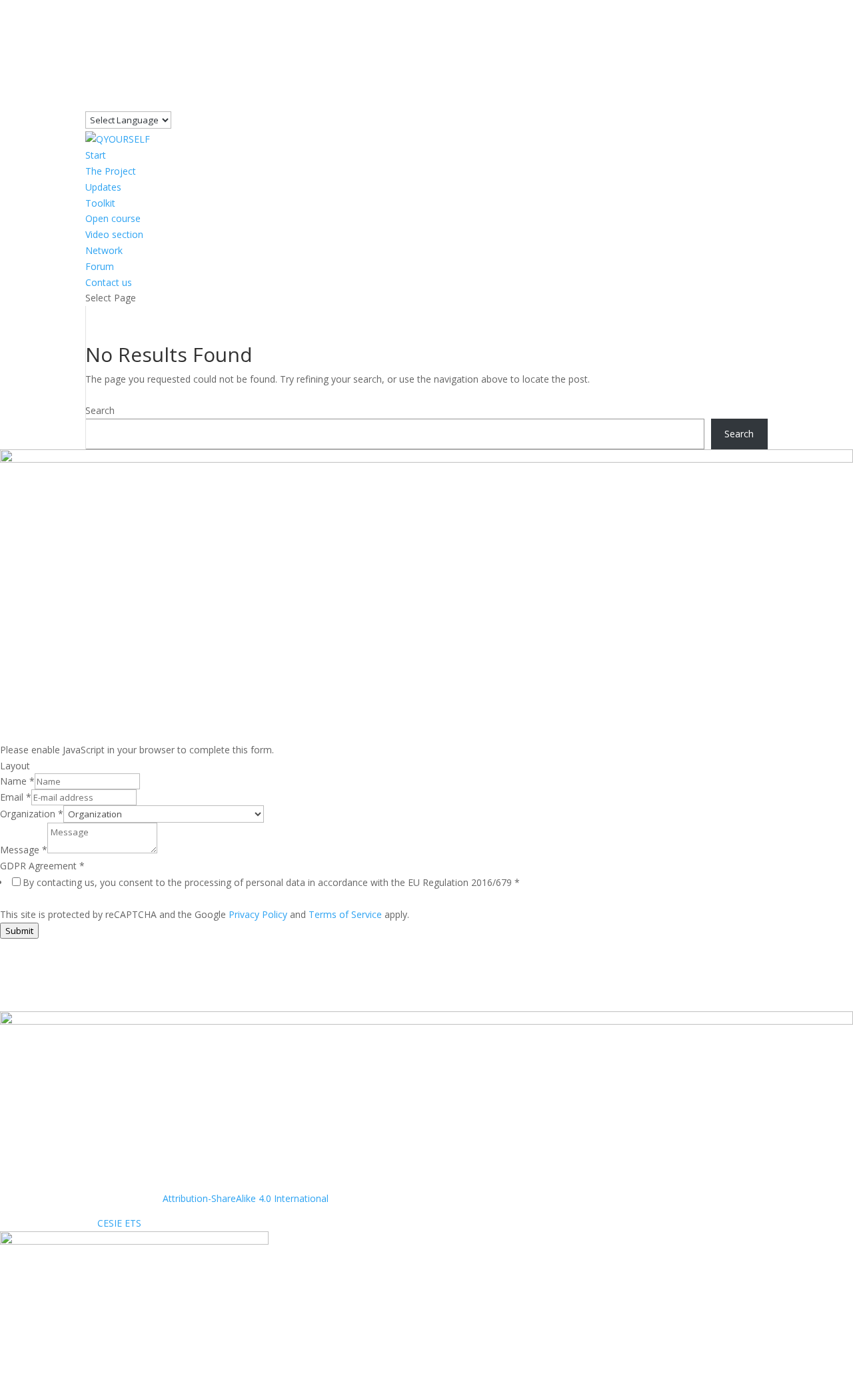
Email (15, 797)
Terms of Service (345, 914)
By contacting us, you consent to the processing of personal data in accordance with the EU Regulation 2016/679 (271, 882)
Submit (19, 931)
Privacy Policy (258, 914)
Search (100, 410)
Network (104, 250)
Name (17, 781)
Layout (15, 765)
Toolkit (100, 203)
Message (23, 849)
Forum (99, 266)
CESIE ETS (119, 1223)
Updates (103, 187)
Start (95, 155)
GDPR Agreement (42, 865)
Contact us (108, 282)
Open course (113, 218)
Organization (31, 813)
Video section (114, 234)
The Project (110, 171)
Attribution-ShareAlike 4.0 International (246, 1198)
